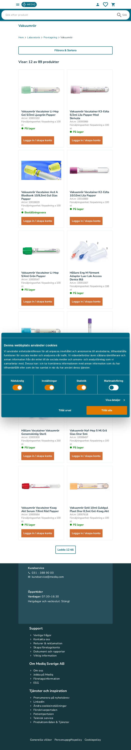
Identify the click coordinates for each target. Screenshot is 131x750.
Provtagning (50, 37)
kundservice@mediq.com (46, 577)
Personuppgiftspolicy (68, 740)
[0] (113, 4)
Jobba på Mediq (43, 675)
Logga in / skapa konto (37, 140)
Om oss (38, 670)
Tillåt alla (106, 410)
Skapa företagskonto (46, 647)
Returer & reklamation (47, 643)
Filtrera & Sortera (65, 50)
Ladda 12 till (65, 550)
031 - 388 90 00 (41, 573)
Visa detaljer (113, 400)
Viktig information (45, 656)
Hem (21, 37)
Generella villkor (41, 740)
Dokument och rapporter (49, 651)
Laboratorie (33, 37)
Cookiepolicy (93, 740)
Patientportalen (43, 714)
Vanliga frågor (42, 635)
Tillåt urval (65, 410)
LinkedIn (38, 702)
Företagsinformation (46, 679)
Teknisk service (43, 718)
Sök (124, 15)
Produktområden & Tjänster (51, 722)
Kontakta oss (41, 639)
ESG (36, 683)
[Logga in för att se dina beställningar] (105, 4)
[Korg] (113, 4)
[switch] (49, 387)
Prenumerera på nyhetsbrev (51, 698)
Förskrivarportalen (45, 710)
